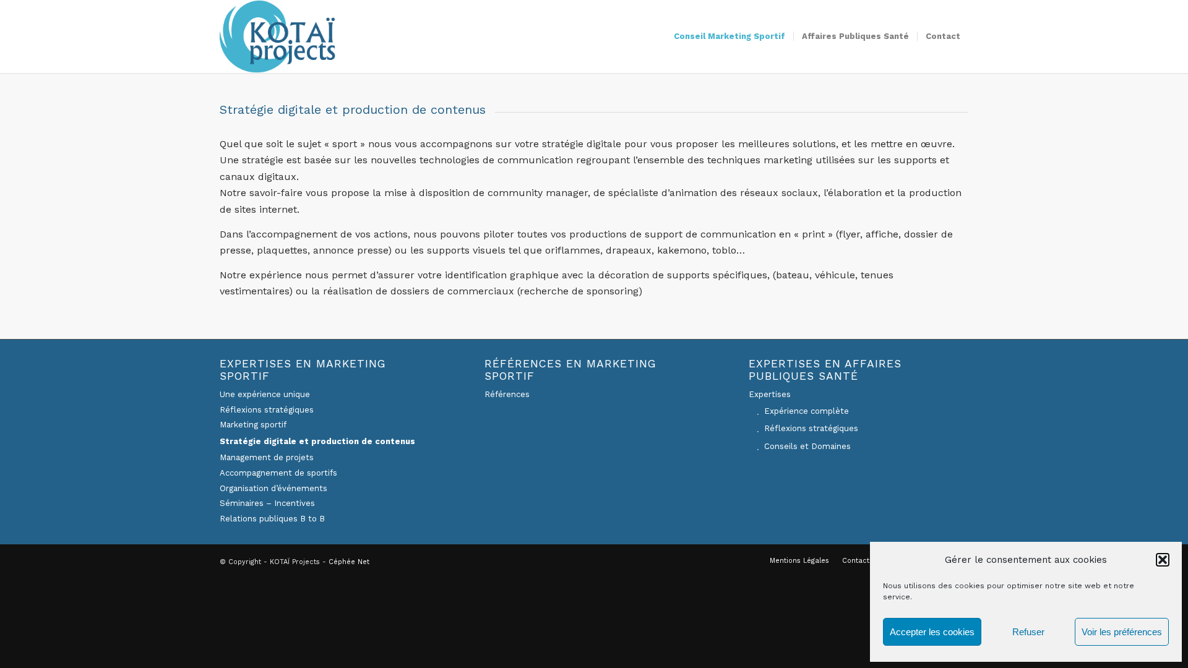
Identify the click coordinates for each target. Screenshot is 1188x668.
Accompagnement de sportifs (278, 472)
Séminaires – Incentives (267, 503)
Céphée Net (349, 562)
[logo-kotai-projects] (277, 36)
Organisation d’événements (273, 488)
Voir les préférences (1122, 632)
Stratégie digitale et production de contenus (317, 441)
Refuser (1028, 632)
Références (507, 394)
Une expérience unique (265, 394)
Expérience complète (806, 411)
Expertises (770, 394)
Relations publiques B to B (272, 518)
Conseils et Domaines (807, 446)
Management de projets (267, 457)
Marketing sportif (253, 424)
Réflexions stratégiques (267, 409)
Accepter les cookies (932, 632)
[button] (1162, 560)
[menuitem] (729, 36)
